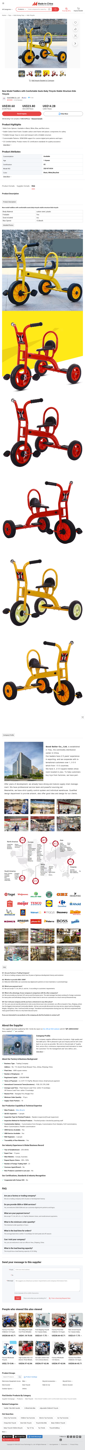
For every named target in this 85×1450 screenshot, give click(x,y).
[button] (3, 3)
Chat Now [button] (64, 114)
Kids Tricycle (31, 15)
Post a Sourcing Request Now (59, 1298)
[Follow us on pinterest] (80, 1437)
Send (17, 1298)
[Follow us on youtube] (77, 1437)
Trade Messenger (34, 1437)
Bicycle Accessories (48, 1381)
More (4, 1432)
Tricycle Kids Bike (41, 1423)
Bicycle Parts (67, 1381)
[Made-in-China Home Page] (42, 4)
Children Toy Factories (28, 1418)
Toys (9, 15)
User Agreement (53, 1444)
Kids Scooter (6, 1385)
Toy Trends (41, 1428)
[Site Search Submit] (55, 9)
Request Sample (37, 118)
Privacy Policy (74, 1444)
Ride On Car (46, 1385)
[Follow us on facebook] (68, 1437)
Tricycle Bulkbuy (54, 1428)
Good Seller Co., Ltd (13, 98)
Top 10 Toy (30, 1428)
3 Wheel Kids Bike (29, 1408)
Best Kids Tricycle (26, 1423)
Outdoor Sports (7, 1389)
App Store (7, 1437)
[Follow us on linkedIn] (61, 1440)
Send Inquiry (22, 114)
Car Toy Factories (62, 1418)
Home (4, 15)
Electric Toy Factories (46, 1418)
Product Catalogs (31, 1377)
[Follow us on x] (71, 1437)
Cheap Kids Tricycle (10, 1423)
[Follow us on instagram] (74, 1437)
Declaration (64, 1444)
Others (24, 1389)
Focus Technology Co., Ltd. (28, 1444)
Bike (17, 1110)
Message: (10, 1281)
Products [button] (21, 9)
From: (11, 1270)
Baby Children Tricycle (58, 1423)
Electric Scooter (68, 1385)
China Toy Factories (10, 1418)
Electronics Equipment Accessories (13, 1381)
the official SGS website (51, 1029)
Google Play (20, 1437)
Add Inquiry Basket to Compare (43, 80)
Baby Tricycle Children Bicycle (13, 1428)
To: (12, 1275)
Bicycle (22, 1110)
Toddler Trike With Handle (12, 1408)
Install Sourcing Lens (12, 1440)
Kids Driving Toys (18, 15)
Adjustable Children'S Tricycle (49, 1408)
